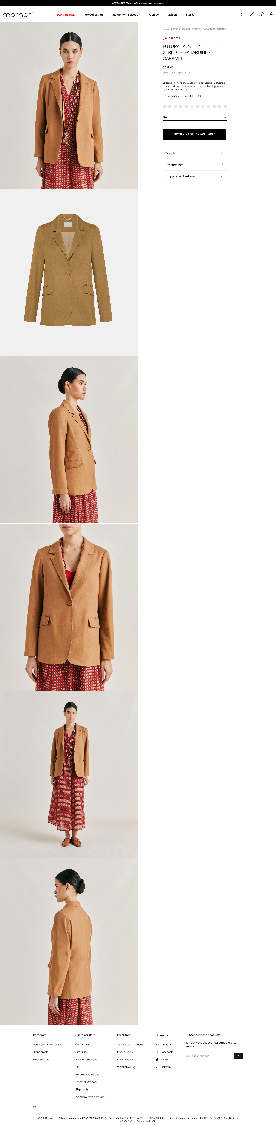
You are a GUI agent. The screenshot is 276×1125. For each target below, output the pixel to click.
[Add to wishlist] (223, 46)
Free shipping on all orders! (138, 3)
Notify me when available (195, 134)
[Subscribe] (238, 1056)
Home (166, 29)
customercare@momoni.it (185, 1118)
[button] (138, 3)
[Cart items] (270, 14)
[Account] (252, 14)
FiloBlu (152, 1121)
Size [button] (165, 117)
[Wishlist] (260, 14)
